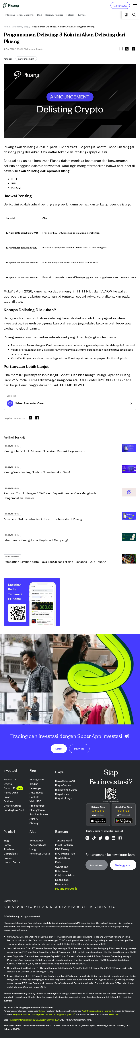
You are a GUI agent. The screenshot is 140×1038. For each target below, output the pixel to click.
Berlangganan (123, 865)
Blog (26, 26)
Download (79, 748)
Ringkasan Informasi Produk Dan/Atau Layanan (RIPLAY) (34, 1019)
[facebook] (133, 49)
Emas (41, 1010)
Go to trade (120, 5)
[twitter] (127, 49)
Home (7, 26)
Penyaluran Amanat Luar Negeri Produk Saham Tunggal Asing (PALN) (44, 1014)
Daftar (58, 748)
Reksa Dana (114, 1014)
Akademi (17, 26)
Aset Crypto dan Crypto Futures (96, 1010)
